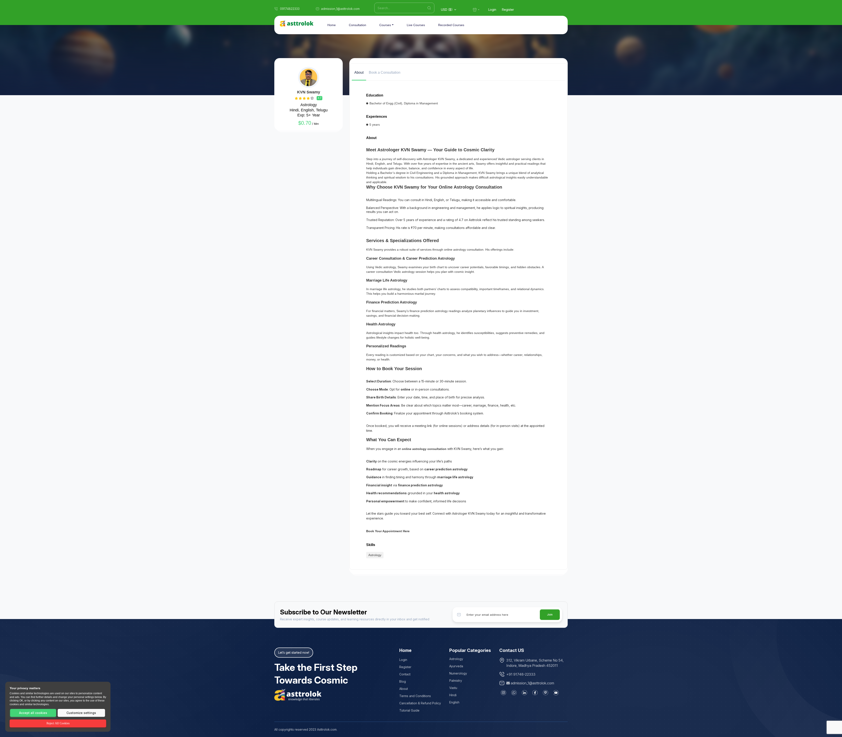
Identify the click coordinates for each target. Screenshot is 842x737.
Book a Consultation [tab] (384, 72)
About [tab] (359, 72)
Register (508, 9)
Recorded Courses (451, 25)
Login (492, 9)
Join (550, 614)
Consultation (357, 25)
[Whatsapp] (514, 692)
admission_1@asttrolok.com (532, 683)
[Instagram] (503, 692)
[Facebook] (535, 692)
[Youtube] (556, 692)
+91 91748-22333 (520, 674)
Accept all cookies (33, 713)
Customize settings (81, 713)
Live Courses (416, 25)
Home (331, 25)
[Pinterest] (545, 692)
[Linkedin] (524, 692)
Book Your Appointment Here (388, 531)
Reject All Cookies (58, 723)
